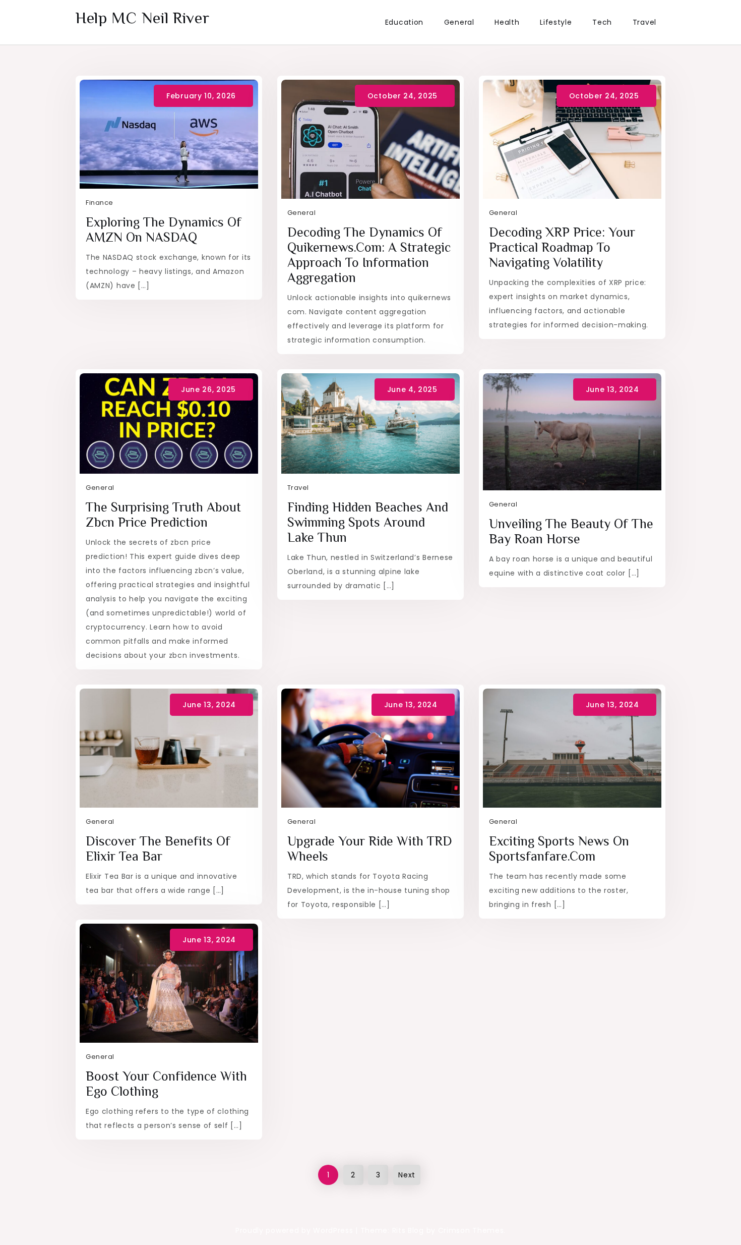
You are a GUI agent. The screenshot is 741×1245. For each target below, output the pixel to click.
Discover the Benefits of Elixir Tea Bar (158, 849)
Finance (99, 202)
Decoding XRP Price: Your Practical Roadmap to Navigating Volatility (562, 247)
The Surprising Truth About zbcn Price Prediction (163, 515)
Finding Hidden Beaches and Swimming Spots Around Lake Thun (367, 522)
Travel (644, 22)
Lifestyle (556, 22)
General (459, 22)
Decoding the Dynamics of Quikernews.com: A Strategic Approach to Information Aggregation (369, 255)
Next (406, 1175)
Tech (602, 22)
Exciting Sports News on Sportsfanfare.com (559, 849)
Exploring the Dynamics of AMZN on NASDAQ (163, 230)
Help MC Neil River (143, 18)
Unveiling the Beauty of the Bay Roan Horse (571, 531)
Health (507, 22)
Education (404, 22)
